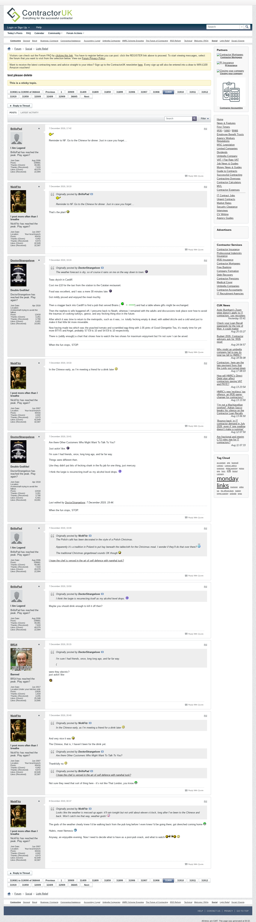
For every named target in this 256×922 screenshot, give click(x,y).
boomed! (235, 463)
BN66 (235, 130)
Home (220, 119)
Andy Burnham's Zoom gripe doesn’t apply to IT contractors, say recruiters (231, 313)
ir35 (229, 471)
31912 (204, 92)
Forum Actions (74, 33)
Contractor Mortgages (228, 263)
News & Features (226, 123)
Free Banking (224, 267)
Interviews (222, 210)
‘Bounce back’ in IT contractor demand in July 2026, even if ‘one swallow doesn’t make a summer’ (231, 425)
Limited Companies (227, 148)
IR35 (219, 130)
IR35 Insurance (225, 259)
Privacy (228, 911)
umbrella (233, 494)
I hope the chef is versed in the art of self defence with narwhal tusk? (86, 560)
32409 (49, 96)
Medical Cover (224, 282)
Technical (188, 41)
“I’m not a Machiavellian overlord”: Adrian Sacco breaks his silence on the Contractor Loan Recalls (230, 409)
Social (215, 41)
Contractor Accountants (229, 289)
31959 (25, 96)
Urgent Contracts (226, 199)
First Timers (223, 127)
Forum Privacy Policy (93, 58)
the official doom (227, 491)
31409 (83, 92)
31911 (192, 92)
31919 (13, 96)
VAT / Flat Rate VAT (228, 159)
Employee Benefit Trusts (230, 134)
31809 (95, 92)
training (238, 491)
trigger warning (222, 494)
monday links (227, 482)
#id (205, 128)
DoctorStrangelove (22, 260)
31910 (180, 92)
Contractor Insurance (228, 249)
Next (86, 96)
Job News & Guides (227, 163)
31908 (156, 92)
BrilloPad (16, 128)
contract (220, 466)
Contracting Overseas (228, 178)
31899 (119, 92)
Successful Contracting (229, 174)
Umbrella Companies (111, 41)
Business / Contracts (49, 41)
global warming (231, 468)
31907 (144, 92)
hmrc (223, 471)
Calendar (39, 33)
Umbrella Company (227, 156)
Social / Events (237, 41)
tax (218, 491)
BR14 (13, 644)
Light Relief (225, 41)
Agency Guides (225, 218)
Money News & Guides (229, 167)
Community (54, 33)
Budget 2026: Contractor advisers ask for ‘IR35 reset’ (230, 339)
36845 (74, 96)
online (241, 487)
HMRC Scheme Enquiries (133, 41)
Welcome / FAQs (201, 41)
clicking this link (64, 55)
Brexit (34, 41)
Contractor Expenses (228, 189)
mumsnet (234, 487)
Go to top (243, 911)
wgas (240, 494)
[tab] (13, 112)
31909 (168, 92)
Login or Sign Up (17, 27)
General (26, 41)
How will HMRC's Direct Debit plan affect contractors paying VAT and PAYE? (229, 380)
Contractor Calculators (229, 182)
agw (228, 463)
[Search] (247, 26)
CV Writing (222, 214)
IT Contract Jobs (226, 195)
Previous (50, 92)
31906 (132, 92)
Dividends (222, 152)
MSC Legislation (226, 144)
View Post (91, 194)
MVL (219, 186)
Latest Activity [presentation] (29, 112)
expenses (220, 468)
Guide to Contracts (227, 171)
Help (39, 27)
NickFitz (15, 186)
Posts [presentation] (13, 112)
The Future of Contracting (157, 41)
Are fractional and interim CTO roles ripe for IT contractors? (230, 439)
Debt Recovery (225, 274)
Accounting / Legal (92, 41)
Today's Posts (14, 33)
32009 (37, 96)
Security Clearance (227, 206)
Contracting (15, 41)
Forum (17, 48)
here (140, 64)
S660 (227, 130)
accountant (221, 463)
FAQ (28, 33)
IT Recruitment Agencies (230, 293)
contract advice (231, 466)
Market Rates (224, 203)
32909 (62, 96)
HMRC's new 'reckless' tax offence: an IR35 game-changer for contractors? (231, 394)
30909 (71, 92)
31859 (107, 92)
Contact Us (213, 911)
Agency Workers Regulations (226, 139)
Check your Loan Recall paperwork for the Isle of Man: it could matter (230, 326)
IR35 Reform (175, 41)
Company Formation (228, 271)
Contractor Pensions (228, 278)
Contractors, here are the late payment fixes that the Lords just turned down (231, 365)
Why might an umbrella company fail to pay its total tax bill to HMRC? (229, 352)
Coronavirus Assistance (71, 41)
